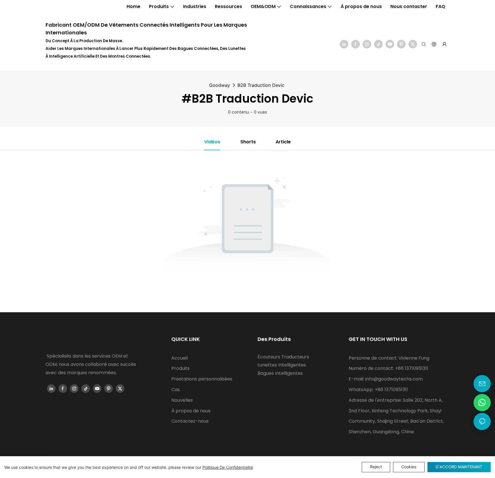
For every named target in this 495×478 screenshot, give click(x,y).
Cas (175, 389)
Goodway (219, 85)
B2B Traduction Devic (260, 85)
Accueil (179, 358)
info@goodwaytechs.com (394, 379)
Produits (180, 368)
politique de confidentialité (228, 467)
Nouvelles (182, 400)
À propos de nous (191, 410)
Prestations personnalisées (201, 379)
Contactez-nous (190, 421)
